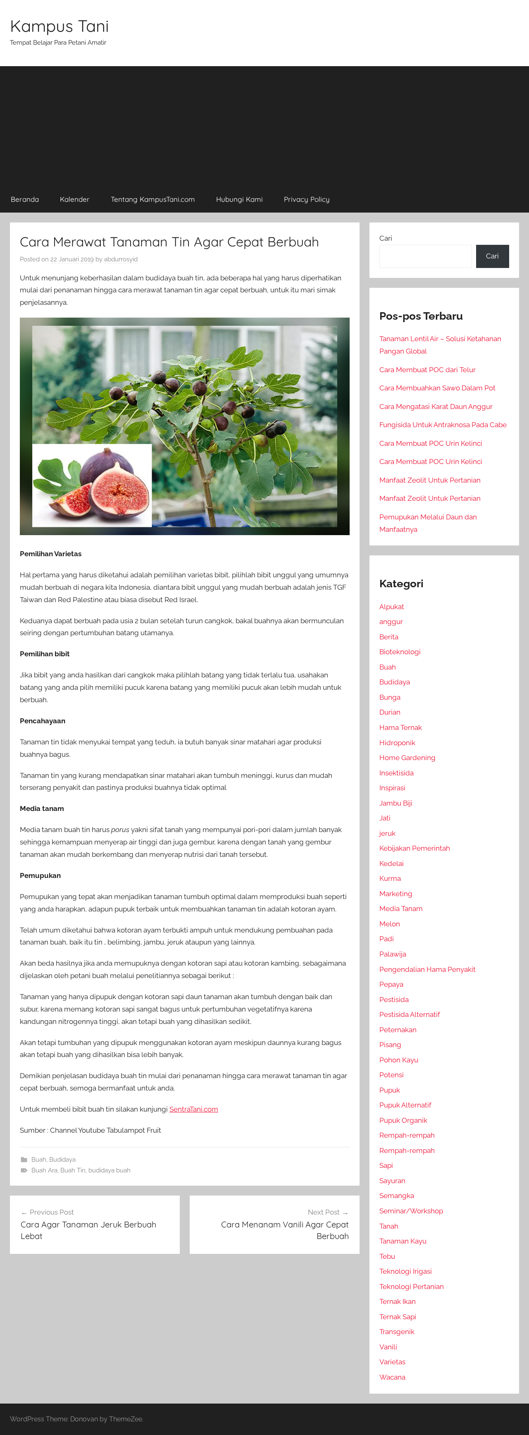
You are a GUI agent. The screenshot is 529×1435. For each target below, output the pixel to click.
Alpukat (391, 607)
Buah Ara (44, 1170)
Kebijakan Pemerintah (414, 848)
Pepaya (391, 984)
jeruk (387, 833)
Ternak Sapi (397, 1317)
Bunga (389, 697)
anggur (391, 621)
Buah (38, 1159)
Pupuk (389, 1090)
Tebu (387, 1256)
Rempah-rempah (407, 1135)
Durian (389, 712)
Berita (388, 637)
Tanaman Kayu (403, 1241)
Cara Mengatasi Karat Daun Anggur (436, 406)
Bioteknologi (400, 652)
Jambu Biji (395, 803)
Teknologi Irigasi (405, 1271)
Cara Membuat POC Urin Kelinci (430, 443)
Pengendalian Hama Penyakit (427, 969)
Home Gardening (407, 757)
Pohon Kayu (398, 1060)
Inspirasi (392, 788)
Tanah (388, 1226)
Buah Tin (73, 1170)
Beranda (25, 199)
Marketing (395, 894)
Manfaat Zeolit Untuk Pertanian (430, 480)
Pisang (390, 1044)
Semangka (396, 1195)
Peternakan (398, 1030)
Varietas (392, 1362)
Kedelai (391, 863)
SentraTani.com (193, 1109)
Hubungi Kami (239, 199)
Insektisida (396, 773)
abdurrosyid (121, 259)
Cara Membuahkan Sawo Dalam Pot (437, 388)
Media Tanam (401, 908)
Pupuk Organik (403, 1120)
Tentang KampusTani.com (153, 199)
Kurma (390, 878)
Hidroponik (397, 743)
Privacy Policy (307, 199)
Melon (389, 924)
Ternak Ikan (397, 1301)
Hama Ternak (400, 727)
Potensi (391, 1075)
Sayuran (392, 1181)
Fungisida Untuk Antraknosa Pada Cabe (443, 425)
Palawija (392, 954)
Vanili (388, 1347)
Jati (385, 818)
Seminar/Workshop (411, 1211)
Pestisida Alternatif (409, 1014)
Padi (386, 939)
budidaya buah (109, 1170)
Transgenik (397, 1331)
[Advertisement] (264, 124)
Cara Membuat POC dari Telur (427, 370)
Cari (385, 238)
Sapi (386, 1165)
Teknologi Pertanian (411, 1286)
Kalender (75, 199)
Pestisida (394, 999)
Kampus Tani (59, 25)
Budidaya (62, 1159)
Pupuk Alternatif (405, 1105)
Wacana (392, 1377)
